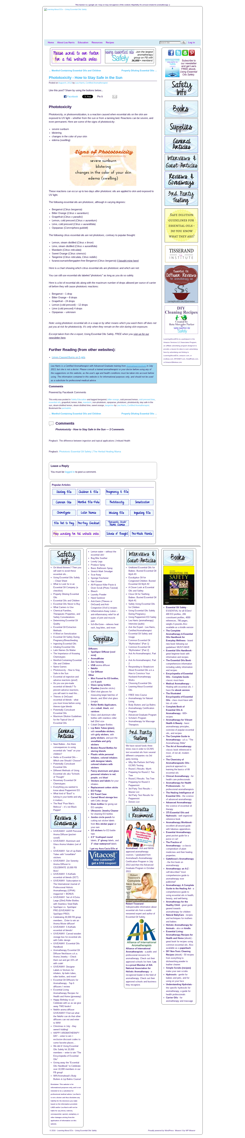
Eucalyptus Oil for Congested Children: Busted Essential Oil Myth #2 (142, 580)
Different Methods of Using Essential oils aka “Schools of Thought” (66, 773)
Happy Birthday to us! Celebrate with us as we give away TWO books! (67, 1003)
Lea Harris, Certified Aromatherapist (91, 83)
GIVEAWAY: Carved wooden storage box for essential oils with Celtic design (67, 937)
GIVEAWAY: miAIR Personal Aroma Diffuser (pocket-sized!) (67, 834)
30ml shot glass (110, 698)
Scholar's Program (137, 718)
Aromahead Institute (136, 366)
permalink (66, 408)
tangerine (109, 405)
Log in (191, 42)
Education (83, 42)
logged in (70, 472)
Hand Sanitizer (98, 598)
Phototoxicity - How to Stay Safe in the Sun (85, 77)
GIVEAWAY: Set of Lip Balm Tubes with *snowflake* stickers (67, 854)
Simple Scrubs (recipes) (178, 968)
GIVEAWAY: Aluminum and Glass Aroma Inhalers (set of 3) (67, 844)
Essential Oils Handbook (179, 650)
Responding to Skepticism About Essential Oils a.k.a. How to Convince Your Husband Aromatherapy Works (141, 673)
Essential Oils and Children (66, 600)
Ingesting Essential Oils (64, 643)
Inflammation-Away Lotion (103, 611)
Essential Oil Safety (176, 607)
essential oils (55, 402)
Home (51, 42)
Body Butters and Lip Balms (142, 705)
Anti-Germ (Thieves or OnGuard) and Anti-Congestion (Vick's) (101, 604)
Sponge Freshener (99, 578)
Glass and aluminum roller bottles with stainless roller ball (103, 718)
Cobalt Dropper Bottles (102, 724)
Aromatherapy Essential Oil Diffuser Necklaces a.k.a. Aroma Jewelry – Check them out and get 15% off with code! (66, 957)
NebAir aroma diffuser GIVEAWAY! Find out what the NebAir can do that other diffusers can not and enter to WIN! (66, 1016)
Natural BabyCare (175, 915)
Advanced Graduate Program (142, 715)
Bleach (94, 591)
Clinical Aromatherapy (177, 776)
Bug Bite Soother (99, 558)
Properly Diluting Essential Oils (139, 70)
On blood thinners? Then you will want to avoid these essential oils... (67, 570)
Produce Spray (98, 565)
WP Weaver (190, 1130)
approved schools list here (138, 961)
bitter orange (113, 399)
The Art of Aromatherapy (178, 746)
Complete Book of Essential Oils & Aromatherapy (175, 710)
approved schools (134, 981)
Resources (97, 42)
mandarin (87, 402)
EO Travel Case (98, 794)
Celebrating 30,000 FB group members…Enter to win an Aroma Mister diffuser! (67, 920)
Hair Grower (96, 581)
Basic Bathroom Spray (102, 568)
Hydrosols (171, 974)
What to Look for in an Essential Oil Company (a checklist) (65, 587)
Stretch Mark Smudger (102, 571)
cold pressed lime (147, 399)
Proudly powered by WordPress (161, 1130)
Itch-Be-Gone (97, 624)
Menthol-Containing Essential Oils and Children (75, 70)
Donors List (134, 802)
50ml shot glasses (99, 691)
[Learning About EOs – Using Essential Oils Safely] (122, 23)
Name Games (60, 666)
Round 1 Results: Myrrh (139, 769)
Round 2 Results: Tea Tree (141, 778)
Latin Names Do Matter (64, 650)
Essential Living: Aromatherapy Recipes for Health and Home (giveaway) (67, 993)
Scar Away (96, 574)
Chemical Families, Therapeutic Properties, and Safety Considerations (66, 614)
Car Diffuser (97, 671)
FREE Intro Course (137, 695)
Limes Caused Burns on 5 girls (68, 357)
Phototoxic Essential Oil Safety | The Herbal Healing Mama (90, 451)
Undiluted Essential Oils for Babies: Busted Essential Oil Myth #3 (142, 570)
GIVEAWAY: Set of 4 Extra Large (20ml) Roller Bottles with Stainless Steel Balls (66, 900)
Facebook (72, 96)
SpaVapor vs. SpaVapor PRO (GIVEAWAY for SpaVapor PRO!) (64, 910)
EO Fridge (96, 791)
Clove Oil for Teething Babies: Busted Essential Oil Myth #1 (142, 597)
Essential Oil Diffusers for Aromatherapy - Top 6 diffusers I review (65, 983)
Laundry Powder (98, 594)
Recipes (110, 42)
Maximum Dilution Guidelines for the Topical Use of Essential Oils (67, 719)
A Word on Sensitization (64, 633)
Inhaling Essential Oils (64, 647)
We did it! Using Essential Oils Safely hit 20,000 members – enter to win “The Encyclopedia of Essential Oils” (67, 1052)
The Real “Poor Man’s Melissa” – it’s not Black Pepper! (65, 806)
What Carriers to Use (63, 607)
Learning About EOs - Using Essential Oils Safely (77, 1130)
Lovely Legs (96, 561)
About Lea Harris (65, 42)
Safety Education (78, 399)
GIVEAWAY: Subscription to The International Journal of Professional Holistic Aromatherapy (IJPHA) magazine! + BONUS (67, 887)
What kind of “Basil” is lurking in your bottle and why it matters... (67, 796)
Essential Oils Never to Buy (66, 604)
